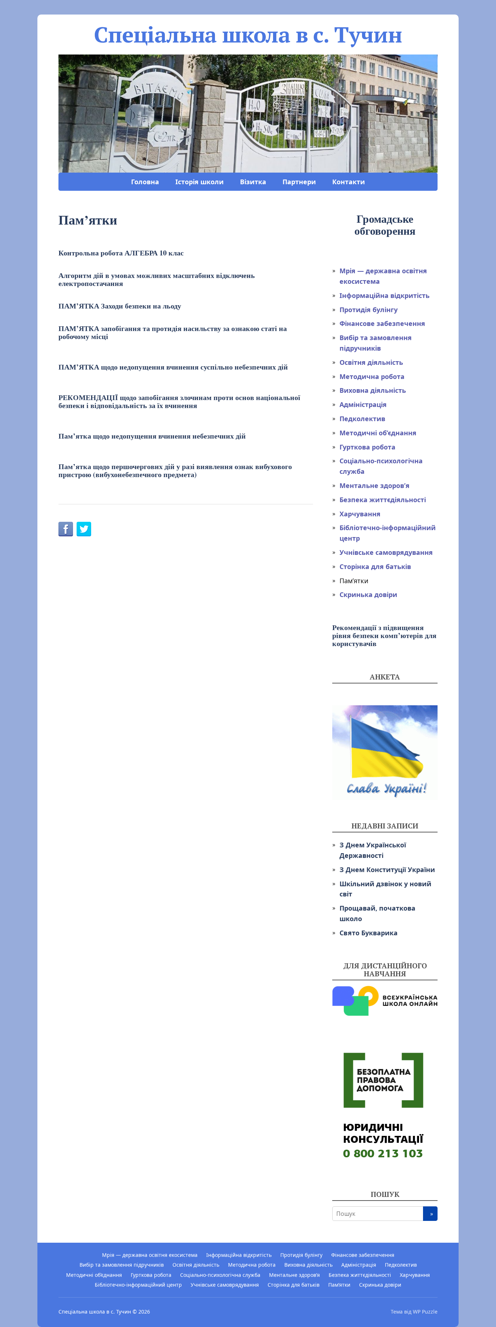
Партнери (299, 181)
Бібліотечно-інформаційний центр (138, 1284)
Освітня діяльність (371, 362)
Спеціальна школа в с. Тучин (248, 34)
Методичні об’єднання (378, 432)
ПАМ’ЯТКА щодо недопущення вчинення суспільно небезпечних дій (173, 367)
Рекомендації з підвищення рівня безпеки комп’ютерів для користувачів (384, 635)
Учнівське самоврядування (386, 552)
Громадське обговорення (384, 224)
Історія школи (199, 181)
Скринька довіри (368, 594)
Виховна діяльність (373, 390)
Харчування (360, 513)
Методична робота (372, 376)
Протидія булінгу (369, 309)
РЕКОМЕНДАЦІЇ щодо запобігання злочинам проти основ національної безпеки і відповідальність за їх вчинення (179, 401)
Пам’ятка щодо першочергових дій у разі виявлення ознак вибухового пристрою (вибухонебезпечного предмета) (175, 470)
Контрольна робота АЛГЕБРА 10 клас (121, 252)
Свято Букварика (369, 932)
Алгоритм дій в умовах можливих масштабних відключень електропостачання (156, 279)
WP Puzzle (425, 1311)
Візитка (253, 181)
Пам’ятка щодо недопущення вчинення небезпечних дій (152, 436)
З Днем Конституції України (387, 869)
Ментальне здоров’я (375, 485)
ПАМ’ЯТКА (119, 306)
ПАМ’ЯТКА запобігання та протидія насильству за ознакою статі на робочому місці (172, 332)
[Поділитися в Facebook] (65, 529)
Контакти (348, 181)
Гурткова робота (367, 447)
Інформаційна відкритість (385, 295)
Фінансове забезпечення (382, 323)
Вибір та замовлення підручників (122, 1264)
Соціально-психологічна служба (220, 1274)
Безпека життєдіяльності (383, 499)
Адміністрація (363, 404)
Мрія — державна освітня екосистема (150, 1254)
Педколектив (362, 418)
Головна (145, 181)
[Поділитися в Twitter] (84, 529)
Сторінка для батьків (375, 566)
